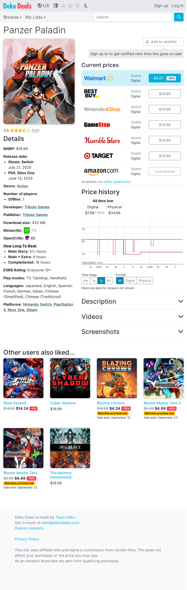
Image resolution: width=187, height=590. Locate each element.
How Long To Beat (19, 246)
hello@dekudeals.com (60, 522)
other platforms (117, 181)
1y (94, 280)
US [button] (43, 5)
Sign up (161, 5)
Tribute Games (36, 207)
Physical (145, 280)
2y (101, 280)
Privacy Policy (27, 539)
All (108, 280)
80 (33, 238)
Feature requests (29, 528)
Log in (178, 5)
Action (22, 186)
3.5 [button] (21, 130)
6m (85, 280)
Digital (130, 280)
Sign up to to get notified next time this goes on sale (136, 53)
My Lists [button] (34, 17)
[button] (132, 301)
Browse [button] (11, 17)
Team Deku (65, 517)
